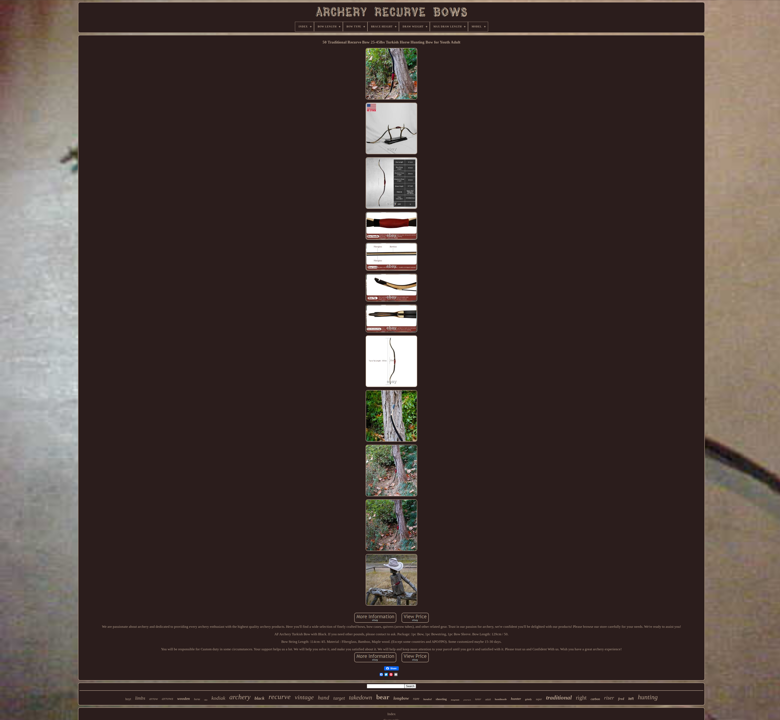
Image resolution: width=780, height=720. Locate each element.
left (631, 699)
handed (427, 699)
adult (488, 699)
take (205, 700)
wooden (183, 698)
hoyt (128, 699)
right (581, 697)
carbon (595, 699)
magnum (455, 699)
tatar (478, 699)
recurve (280, 697)
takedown (360, 697)
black (259, 698)
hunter (516, 699)
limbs (140, 698)
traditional (559, 697)
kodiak (218, 698)
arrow (153, 699)
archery (239, 697)
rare (416, 698)
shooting (441, 699)
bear (382, 697)
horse (197, 699)
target (339, 698)
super (539, 699)
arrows (167, 698)
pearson (467, 699)
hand (323, 698)
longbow (401, 698)
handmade (501, 699)
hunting (648, 697)
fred (621, 699)
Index (391, 714)
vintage (304, 697)
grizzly (528, 699)
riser (609, 698)
